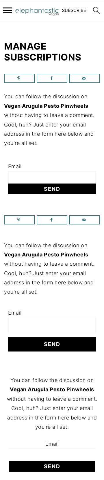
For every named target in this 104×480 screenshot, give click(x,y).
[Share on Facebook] (52, 78)
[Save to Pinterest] (19, 78)
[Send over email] (84, 78)
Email (15, 166)
